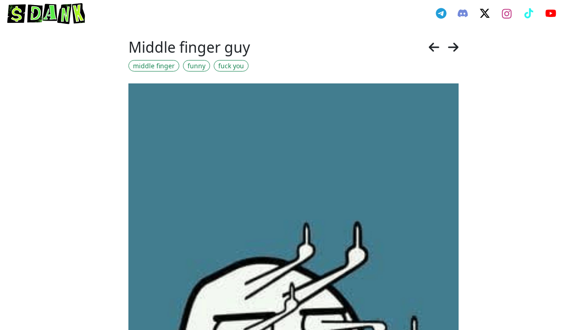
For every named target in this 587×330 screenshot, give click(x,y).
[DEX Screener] (571, 14)
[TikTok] (529, 13)
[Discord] (463, 13)
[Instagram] (507, 14)
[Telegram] (441, 13)
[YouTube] (551, 13)
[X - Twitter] (485, 13)
